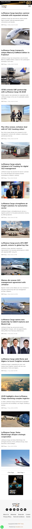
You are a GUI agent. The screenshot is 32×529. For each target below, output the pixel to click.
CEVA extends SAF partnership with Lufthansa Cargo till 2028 (14, 91)
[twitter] (10, 509)
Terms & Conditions (18, 517)
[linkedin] (14, 509)
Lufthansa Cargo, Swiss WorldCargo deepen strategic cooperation (13, 434)
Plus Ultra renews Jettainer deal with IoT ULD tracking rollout (14, 128)
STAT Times (4, 25)
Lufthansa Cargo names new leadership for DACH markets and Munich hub (15, 321)
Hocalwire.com (19, 527)
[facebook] (7, 509)
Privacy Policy (7, 517)
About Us (6, 514)
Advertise (13, 514)
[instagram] (18, 509)
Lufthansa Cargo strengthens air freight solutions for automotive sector (14, 205)
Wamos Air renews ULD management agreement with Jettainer (13, 282)
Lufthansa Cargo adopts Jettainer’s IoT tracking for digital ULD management (14, 166)
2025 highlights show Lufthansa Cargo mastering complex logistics (15, 397)
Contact (28, 514)
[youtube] (21, 509)
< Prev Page (10, 472)
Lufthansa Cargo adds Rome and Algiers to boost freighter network (15, 360)
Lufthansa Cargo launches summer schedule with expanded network (15, 14)
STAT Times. (21, 523)
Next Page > (21, 472)
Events (28, 517)
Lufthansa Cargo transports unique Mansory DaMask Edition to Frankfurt (15, 52)
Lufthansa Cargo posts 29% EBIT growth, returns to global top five (14, 244)
